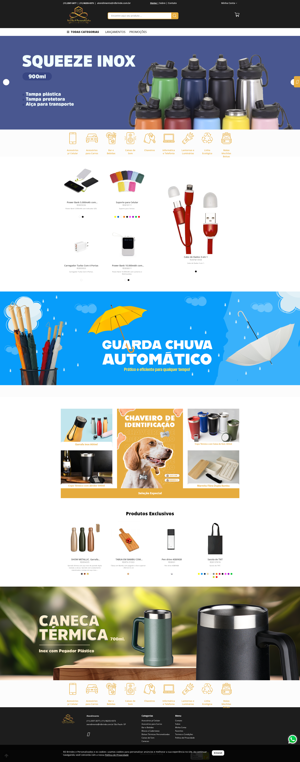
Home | (154, 3)
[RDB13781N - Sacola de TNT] (215, 538)
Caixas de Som (148, 737)
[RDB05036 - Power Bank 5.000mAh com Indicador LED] (81, 180)
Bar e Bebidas (148, 727)
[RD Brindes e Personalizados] (79, 14)
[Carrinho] (237, 14)
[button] (6, 82)
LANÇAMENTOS (115, 32)
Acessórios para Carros (152, 724)
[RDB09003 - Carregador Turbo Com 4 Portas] (81, 244)
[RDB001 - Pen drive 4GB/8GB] (171, 538)
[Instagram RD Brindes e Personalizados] (88, 734)
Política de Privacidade (185, 737)
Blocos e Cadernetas (151, 731)
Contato (172, 3)
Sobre (177, 724)
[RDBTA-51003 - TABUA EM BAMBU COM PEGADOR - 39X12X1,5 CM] (128, 538)
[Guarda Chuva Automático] (150, 338)
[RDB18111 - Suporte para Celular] (127, 180)
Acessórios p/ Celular (151, 720)
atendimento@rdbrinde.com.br (114, 3)
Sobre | (163, 3)
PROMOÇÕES (138, 32)
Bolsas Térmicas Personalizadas (156, 734)
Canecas (145, 741)
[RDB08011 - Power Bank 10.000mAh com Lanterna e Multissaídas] (127, 244)
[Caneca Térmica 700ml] (150, 633)
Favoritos (179, 731)
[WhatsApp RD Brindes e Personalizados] (292, 739)
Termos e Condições (184, 734)
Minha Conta (180, 727)
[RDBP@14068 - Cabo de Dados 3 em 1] (196, 215)
